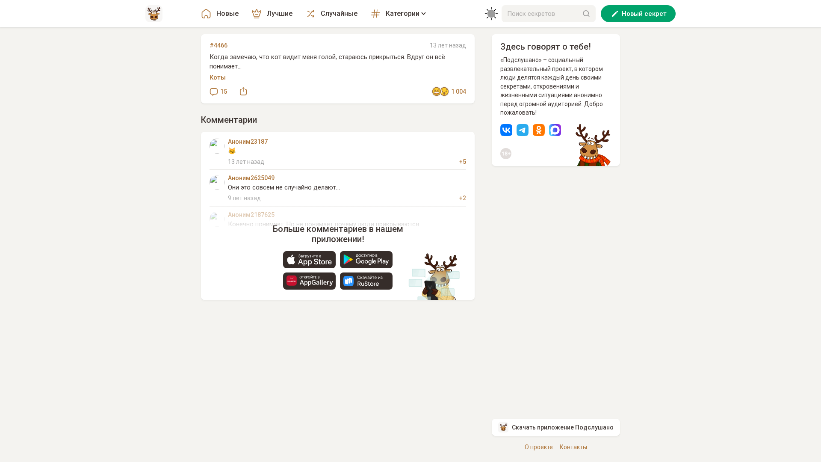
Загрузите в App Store (309, 259)
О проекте (539, 447)
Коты (218, 77)
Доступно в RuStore (366, 281)
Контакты (573, 447)
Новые (227, 13)
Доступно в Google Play (366, 259)
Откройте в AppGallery (309, 281)
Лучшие (279, 13)
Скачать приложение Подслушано (563, 427)
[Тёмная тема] (491, 14)
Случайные (339, 13)
